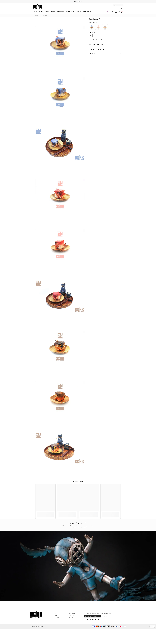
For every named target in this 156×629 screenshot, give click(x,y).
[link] (45, 514)
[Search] (118, 5)
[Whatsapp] (103, 49)
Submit (105, 616)
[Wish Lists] (118, 12)
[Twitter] (91, 49)
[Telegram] (98, 49)
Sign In (121, 8)
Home (36, 15)
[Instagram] (87, 619)
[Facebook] (89, 49)
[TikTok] (93, 619)
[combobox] (117, 5)
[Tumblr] (96, 49)
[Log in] (116, 12)
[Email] (100, 49)
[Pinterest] (93, 49)
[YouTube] (96, 619)
